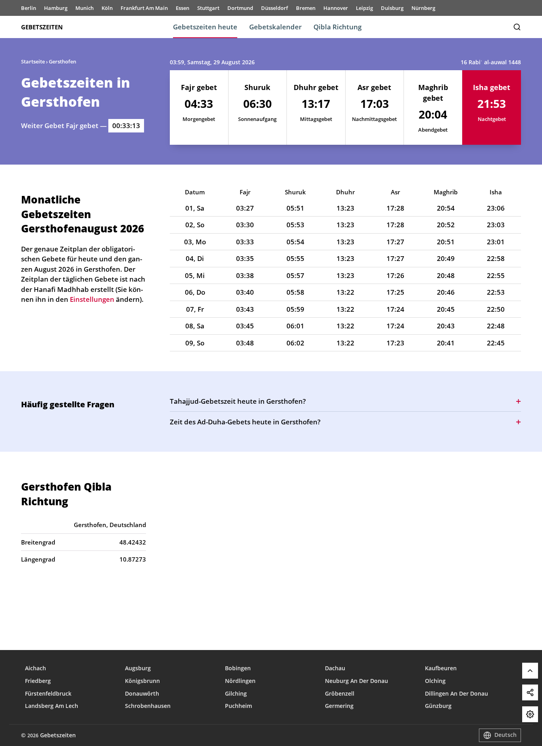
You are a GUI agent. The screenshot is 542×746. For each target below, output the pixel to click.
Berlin (28, 8)
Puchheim (238, 706)
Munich (84, 8)
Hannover (335, 8)
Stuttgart (208, 8)
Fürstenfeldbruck (48, 693)
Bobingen (238, 668)
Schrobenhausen (148, 706)
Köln (107, 8)
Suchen (517, 27)
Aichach (35, 668)
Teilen (530, 692)
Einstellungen (530, 714)
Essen (182, 8)
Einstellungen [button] (92, 299)
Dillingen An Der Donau (456, 693)
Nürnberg (423, 8)
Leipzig (364, 8)
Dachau (335, 668)
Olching (435, 681)
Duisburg (392, 8)
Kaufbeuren (441, 668)
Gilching (236, 693)
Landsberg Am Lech (51, 706)
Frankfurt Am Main (144, 8)
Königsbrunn (142, 681)
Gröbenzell (339, 693)
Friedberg (38, 681)
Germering (339, 706)
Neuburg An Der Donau (356, 681)
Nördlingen (240, 681)
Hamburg (55, 8)
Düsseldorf (274, 8)
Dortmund (240, 8)
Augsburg (138, 668)
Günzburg (438, 706)
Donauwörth (142, 693)
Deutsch (505, 734)
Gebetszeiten (42, 27)
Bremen (305, 8)
